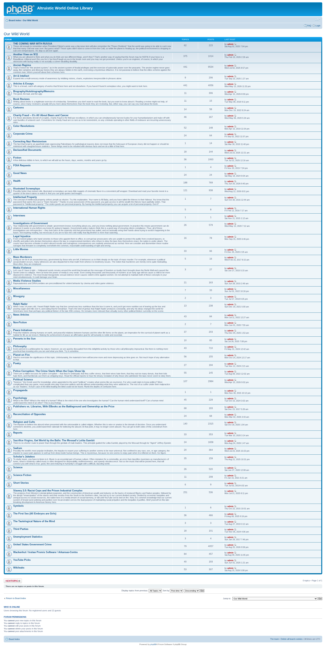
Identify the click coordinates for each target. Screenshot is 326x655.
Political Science (23, 379)
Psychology (20, 398)
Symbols (18, 505)
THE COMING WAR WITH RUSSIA (32, 43)
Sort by (166, 590)
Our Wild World (30, 20)
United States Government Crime (32, 544)
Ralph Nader (20, 304)
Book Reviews (21, 99)
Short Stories (21, 482)
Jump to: (227, 598)
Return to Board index (16, 598)
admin (230, 44)
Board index (15, 20)
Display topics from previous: (135, 590)
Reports (17, 432)
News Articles (21, 314)
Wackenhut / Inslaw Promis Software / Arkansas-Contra (45, 552)
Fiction (17, 157)
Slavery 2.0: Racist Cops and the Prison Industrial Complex (47, 490)
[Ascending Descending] (194, 590)
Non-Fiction (20, 322)
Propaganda (20, 390)
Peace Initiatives (22, 330)
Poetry (17, 363)
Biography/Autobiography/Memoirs (33, 91)
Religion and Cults (24, 422)
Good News (20, 173)
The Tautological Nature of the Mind (34, 521)
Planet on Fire (21, 354)
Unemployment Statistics (27, 536)
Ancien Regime (22, 65)
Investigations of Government (30, 223)
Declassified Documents (27, 150)
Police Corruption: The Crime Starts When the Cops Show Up (49, 371)
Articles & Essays (23, 83)
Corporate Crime (22, 133)
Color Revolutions (23, 126)
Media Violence (22, 267)
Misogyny (19, 296)
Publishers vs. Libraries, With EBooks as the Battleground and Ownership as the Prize (63, 406)
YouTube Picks (22, 559)
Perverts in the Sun (24, 338)
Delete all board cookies (292, 639)
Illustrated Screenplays (26, 188)
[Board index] (21, 9)
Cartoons (18, 107)
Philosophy (20, 346)
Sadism (17, 448)
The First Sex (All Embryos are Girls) (34, 513)
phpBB (153, 644)
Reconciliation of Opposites (29, 414)
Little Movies (20, 249)
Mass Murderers (22, 257)
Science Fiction (22, 475)
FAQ (309, 26)
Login (317, 26)
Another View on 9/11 (25, 54)
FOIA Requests (22, 165)
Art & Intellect (21, 75)
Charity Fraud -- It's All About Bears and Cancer (40, 115)
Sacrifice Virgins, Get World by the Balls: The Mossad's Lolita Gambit (54, 440)
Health (17, 180)
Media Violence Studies (27, 280)
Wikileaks (18, 567)
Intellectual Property (25, 197)
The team (274, 639)
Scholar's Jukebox (24, 456)
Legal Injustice (21, 236)
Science (17, 467)
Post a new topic (11, 579)
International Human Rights (29, 207)
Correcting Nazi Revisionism (30, 141)
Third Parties (20, 529)
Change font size (317, 19)
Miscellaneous (21, 288)
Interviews (19, 215)
